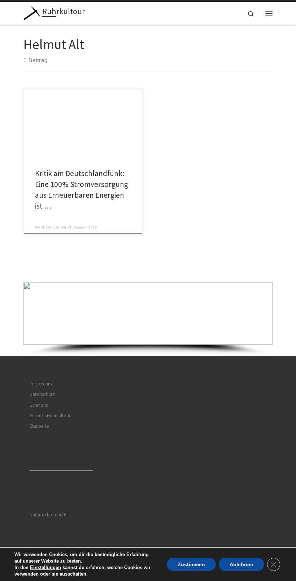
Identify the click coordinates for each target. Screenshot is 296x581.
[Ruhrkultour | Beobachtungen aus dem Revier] (31, 12)
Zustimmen (191, 564)
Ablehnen (241, 564)
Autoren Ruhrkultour (50, 415)
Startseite (39, 426)
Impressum (41, 384)
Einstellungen (45, 567)
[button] (148, 313)
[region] (148, 318)
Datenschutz (42, 394)
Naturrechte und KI (49, 515)
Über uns (39, 405)
